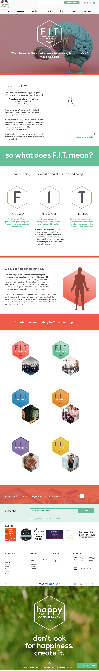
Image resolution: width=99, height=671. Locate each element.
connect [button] (7, 573)
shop (6, 569)
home (6, 560)
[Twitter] (90, 3)
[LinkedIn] (82, 3)
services (7, 564)
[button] (71, 2)
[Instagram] (85, 3)
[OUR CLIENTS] (81, 496)
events (7, 567)
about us (7, 562)
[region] (29, 363)
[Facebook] (88, 3)
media (7, 571)
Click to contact (86, 568)
